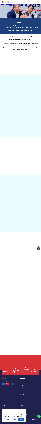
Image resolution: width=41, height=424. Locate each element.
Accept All (21, 419)
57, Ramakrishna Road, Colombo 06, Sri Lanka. (25, 371)
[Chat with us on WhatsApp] (39, 416)
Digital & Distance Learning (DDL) (25, 414)
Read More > (11, 167)
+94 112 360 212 (20, 363)
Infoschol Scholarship (23, 387)
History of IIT (4, 403)
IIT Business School (23, 403)
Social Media (22, 392)
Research (21, 385)
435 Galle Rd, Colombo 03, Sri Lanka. (16, 371)
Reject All (14, 419)
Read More (6, 258)
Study (21, 383)
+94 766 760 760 (6, 371)
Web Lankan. (35, 419)
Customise (7, 419)
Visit (24, 226)
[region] (14, 415)
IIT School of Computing (23, 405)
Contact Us (22, 394)
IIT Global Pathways (23, 412)
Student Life (3, 405)
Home (18, 20)
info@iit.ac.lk (34, 371)
